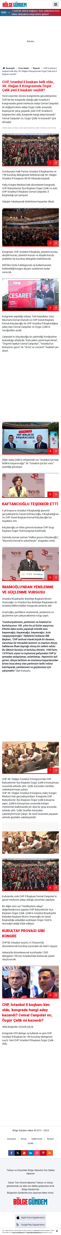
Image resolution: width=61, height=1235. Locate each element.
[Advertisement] (30, 387)
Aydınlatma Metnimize (34, 1232)
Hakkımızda (36, 1139)
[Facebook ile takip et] (11, 1153)
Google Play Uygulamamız (33, 1225)
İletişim (50, 1139)
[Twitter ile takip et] (18, 1153)
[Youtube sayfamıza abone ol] (24, 1153)
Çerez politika (16, 1232)
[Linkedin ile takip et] (30, 1153)
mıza (23, 1232)
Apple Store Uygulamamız (33, 1217)
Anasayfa (10, 68)
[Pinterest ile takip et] (43, 1153)
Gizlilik (30, 1143)
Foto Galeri (23, 68)
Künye (24, 1139)
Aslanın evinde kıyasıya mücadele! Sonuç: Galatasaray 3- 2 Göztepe (32, 12)
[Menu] (55, 4)
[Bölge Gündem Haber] (14, 4)
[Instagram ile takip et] (37, 1153)
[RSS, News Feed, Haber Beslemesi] (50, 1153)
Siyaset (36, 68)
